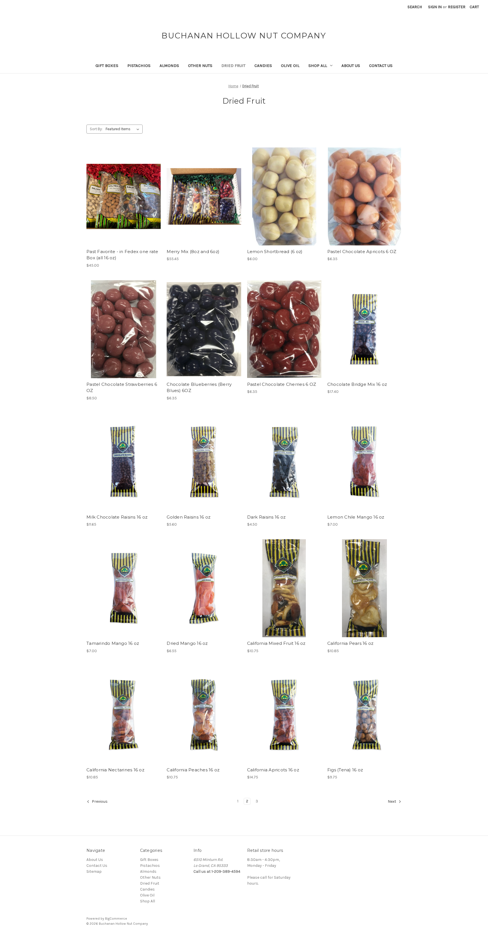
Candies (263, 65)
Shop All (317, 65)
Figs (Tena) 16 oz (345, 769)
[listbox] (123, 129)
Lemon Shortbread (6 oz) (275, 251)
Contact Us (381, 65)
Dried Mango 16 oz (187, 643)
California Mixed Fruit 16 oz (276, 643)
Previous (99, 801)
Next (392, 801)
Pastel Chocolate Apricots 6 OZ (361, 251)
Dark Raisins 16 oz (266, 517)
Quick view (123, 191)
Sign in (435, 7)
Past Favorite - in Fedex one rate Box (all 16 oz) (122, 255)
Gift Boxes (106, 65)
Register (456, 7)
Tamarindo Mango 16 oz (112, 643)
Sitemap (94, 871)
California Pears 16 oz (350, 643)
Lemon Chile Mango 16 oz (355, 517)
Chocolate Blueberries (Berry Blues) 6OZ (199, 387)
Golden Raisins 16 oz (188, 517)
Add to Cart (123, 201)
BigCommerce (116, 918)
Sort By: (96, 129)
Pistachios (139, 65)
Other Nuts (200, 65)
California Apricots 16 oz (273, 769)
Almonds (169, 65)
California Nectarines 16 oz (115, 769)
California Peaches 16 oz (193, 769)
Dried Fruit (233, 65)
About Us (350, 65)
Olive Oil (290, 65)
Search (415, 7)
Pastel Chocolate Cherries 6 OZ (281, 384)
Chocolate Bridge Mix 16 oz (357, 384)
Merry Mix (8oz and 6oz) (193, 251)
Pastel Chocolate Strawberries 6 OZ (121, 387)
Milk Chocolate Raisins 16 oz (116, 517)
